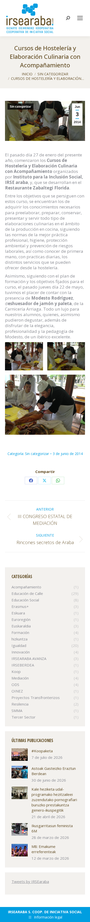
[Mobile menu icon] (80, 18)
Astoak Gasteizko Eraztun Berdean (54, 771)
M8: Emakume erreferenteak (44, 849)
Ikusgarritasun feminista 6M (52, 828)
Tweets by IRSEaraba (30, 881)
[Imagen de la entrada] (20, 754)
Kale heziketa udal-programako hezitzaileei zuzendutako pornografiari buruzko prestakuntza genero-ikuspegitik (54, 800)
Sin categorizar (20, 106)
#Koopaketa (42, 750)
